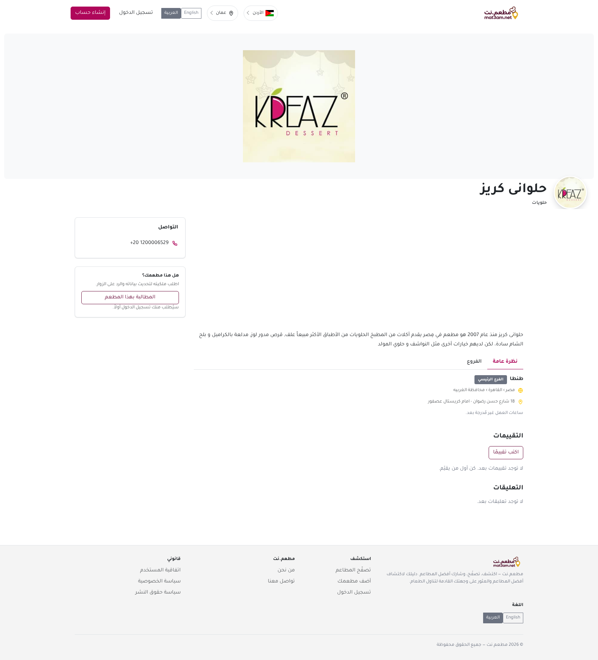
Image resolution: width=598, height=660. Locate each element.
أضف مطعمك (354, 582)
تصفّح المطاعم (353, 570)
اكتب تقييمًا (506, 452)
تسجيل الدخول (136, 13)
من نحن (286, 570)
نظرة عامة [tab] (505, 362)
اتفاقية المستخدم (160, 570)
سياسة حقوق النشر (158, 593)
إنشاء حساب (90, 13)
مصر (510, 390)
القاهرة (495, 390)
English (191, 13)
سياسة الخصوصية (159, 582)
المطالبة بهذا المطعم (130, 297)
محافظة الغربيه (469, 390)
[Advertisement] (358, 274)
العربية (171, 13)
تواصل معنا (281, 582)
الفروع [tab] (474, 362)
